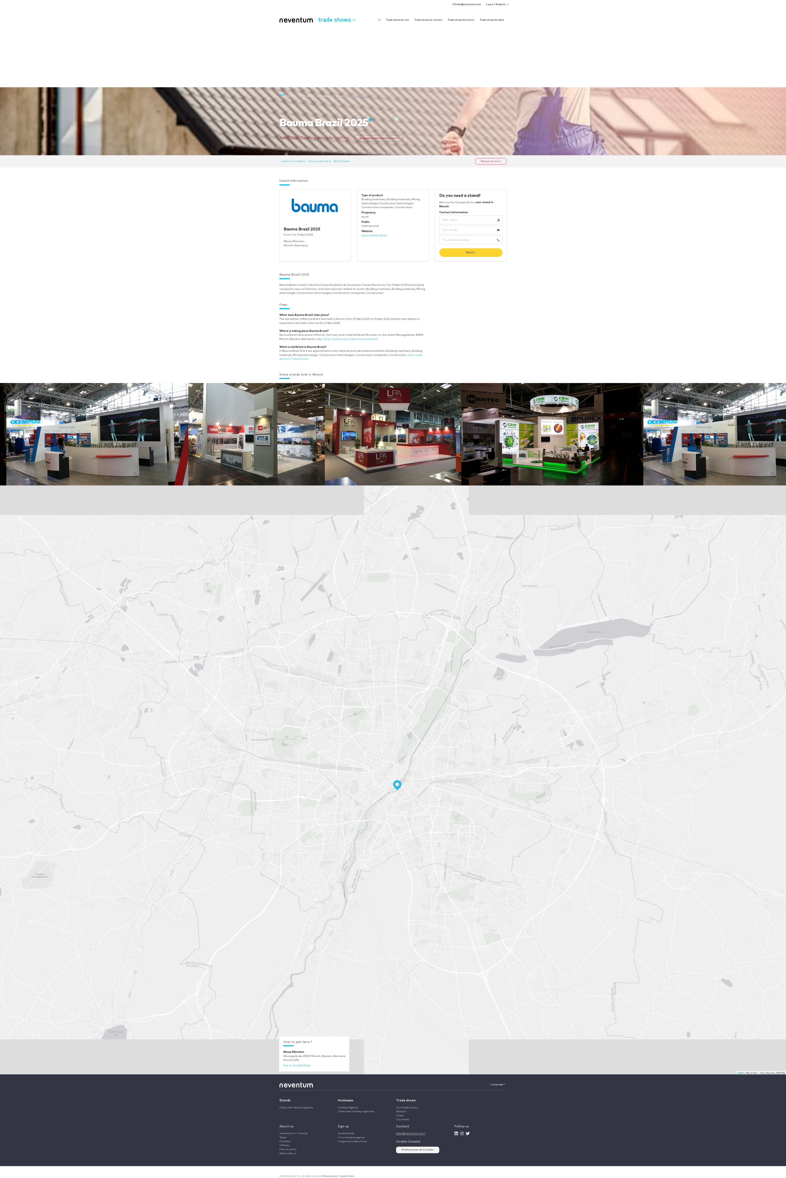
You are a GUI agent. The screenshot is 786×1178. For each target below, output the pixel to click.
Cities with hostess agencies (356, 1111)
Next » (471, 252)
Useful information (293, 161)
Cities (399, 1115)
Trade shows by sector (461, 20)
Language (497, 1084)
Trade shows (406, 1100)
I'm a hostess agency (351, 1137)
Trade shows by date (492, 20)
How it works (287, 1149)
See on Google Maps (297, 1065)
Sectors (401, 1111)
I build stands (346, 1133)
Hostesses (345, 1100)
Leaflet (740, 1072)
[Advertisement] (393, 56)
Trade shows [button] (335, 19)
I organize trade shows (352, 1141)
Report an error (491, 161)
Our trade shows (407, 1107)
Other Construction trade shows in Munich (350, 339)
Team (283, 1137)
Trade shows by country (428, 20)
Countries (402, 1119)
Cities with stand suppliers (296, 1107)
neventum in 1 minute (293, 1133)
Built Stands (342, 161)
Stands (284, 1100)
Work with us (287, 1153)
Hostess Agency (348, 1107)
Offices (284, 1145)
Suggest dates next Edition (378, 138)
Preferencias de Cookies (418, 1150)
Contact (284, 1141)
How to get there (319, 161)
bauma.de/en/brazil (374, 235)
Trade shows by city (397, 20)
